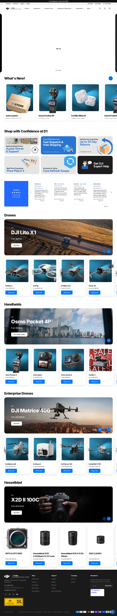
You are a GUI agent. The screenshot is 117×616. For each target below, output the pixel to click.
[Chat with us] (113, 612)
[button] (27, 8)
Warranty (53, 585)
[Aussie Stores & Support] (21, 145)
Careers (73, 582)
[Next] (109, 70)
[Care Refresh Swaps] (58, 165)
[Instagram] (9, 594)
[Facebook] (5, 594)
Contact (53, 588)
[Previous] (7, 70)
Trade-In (34, 582)
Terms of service (47, 612)
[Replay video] (100, 251)
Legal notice (66, 612)
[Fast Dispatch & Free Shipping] (58, 145)
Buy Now (16, 245)
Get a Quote (35, 588)
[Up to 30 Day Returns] (95, 145)
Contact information (57, 612)
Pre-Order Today (19, 334)
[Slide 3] (58, 70)
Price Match (35, 585)
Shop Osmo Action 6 (58, 48)
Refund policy (30, 612)
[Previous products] (104, 251)
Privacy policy (22, 612)
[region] (71, 192)
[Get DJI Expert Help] (95, 165)
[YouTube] (17, 594)
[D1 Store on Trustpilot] (97, 592)
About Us (73, 579)
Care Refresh (35, 591)
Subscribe (108, 585)
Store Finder (35, 579)
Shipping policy (38, 612)
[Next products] (109, 251)
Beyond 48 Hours (56, 591)
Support (53, 579)
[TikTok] (13, 594)
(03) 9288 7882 (8, 585)
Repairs (53, 582)
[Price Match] (21, 165)
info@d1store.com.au (10, 590)
